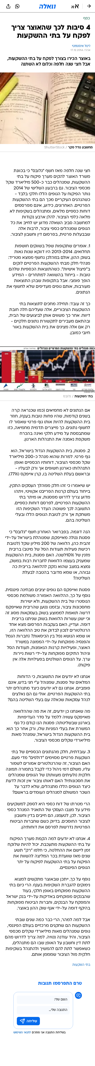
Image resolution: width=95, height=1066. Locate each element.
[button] (75, 6)
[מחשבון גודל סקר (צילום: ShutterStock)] (47, 112)
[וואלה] (47, 6)
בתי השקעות (81, 964)
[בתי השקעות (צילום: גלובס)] (47, 373)
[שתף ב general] (8, 6)
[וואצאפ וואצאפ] (17, 6)
